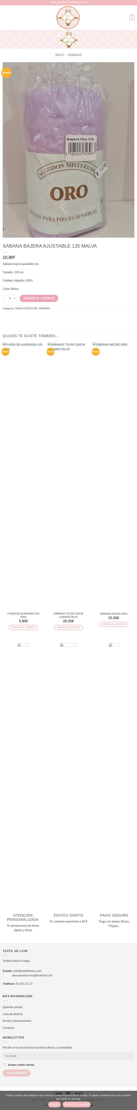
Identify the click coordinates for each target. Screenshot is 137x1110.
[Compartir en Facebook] (9, 316)
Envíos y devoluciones (17, 1020)
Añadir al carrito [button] (23, 627)
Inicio (59, 54)
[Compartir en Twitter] (13, 316)
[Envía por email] (17, 316)
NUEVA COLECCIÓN (26, 308)
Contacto (8, 1027)
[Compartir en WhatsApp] (4, 316)
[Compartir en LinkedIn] (26, 316)
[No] (132, 1101)
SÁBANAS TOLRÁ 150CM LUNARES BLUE (68, 615)
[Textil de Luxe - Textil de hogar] (68, 17)
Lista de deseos (13, 1014)
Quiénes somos (12, 1007)
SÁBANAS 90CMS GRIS (113, 613)
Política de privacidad (76, 1104)
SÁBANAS (75, 54)
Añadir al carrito (39, 298)
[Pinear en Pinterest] (22, 316)
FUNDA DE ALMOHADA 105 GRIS (23, 615)
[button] (5, 17)
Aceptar (54, 1104)
